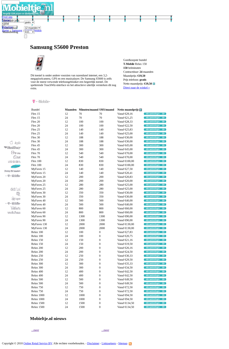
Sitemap (122, 343)
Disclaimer (93, 343)
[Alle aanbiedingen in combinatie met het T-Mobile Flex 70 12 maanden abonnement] (155, 153)
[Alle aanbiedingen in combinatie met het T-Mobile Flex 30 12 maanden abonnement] (155, 137)
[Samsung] (11, 167)
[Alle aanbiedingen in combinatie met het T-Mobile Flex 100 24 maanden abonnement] (155, 165)
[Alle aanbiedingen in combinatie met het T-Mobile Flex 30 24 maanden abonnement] (155, 141)
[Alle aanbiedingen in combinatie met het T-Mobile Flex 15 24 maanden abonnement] (155, 117)
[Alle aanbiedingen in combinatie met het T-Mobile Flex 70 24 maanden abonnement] (155, 157)
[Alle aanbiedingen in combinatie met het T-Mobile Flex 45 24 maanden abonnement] (155, 149)
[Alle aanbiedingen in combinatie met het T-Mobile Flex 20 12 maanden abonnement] (155, 121)
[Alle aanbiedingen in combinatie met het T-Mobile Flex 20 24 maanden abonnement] (155, 125)
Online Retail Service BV (37, 343)
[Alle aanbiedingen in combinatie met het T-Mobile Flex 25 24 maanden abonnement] (155, 133)
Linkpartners (109, 343)
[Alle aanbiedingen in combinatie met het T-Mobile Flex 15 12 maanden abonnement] (155, 113)
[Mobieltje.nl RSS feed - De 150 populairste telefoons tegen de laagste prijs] (130, 343)
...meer (35, 330)
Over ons (7, 16)
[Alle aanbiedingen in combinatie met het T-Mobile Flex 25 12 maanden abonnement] (155, 129)
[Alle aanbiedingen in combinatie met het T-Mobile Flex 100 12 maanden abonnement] (155, 161)
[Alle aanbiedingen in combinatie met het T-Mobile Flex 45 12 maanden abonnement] (155, 145)
